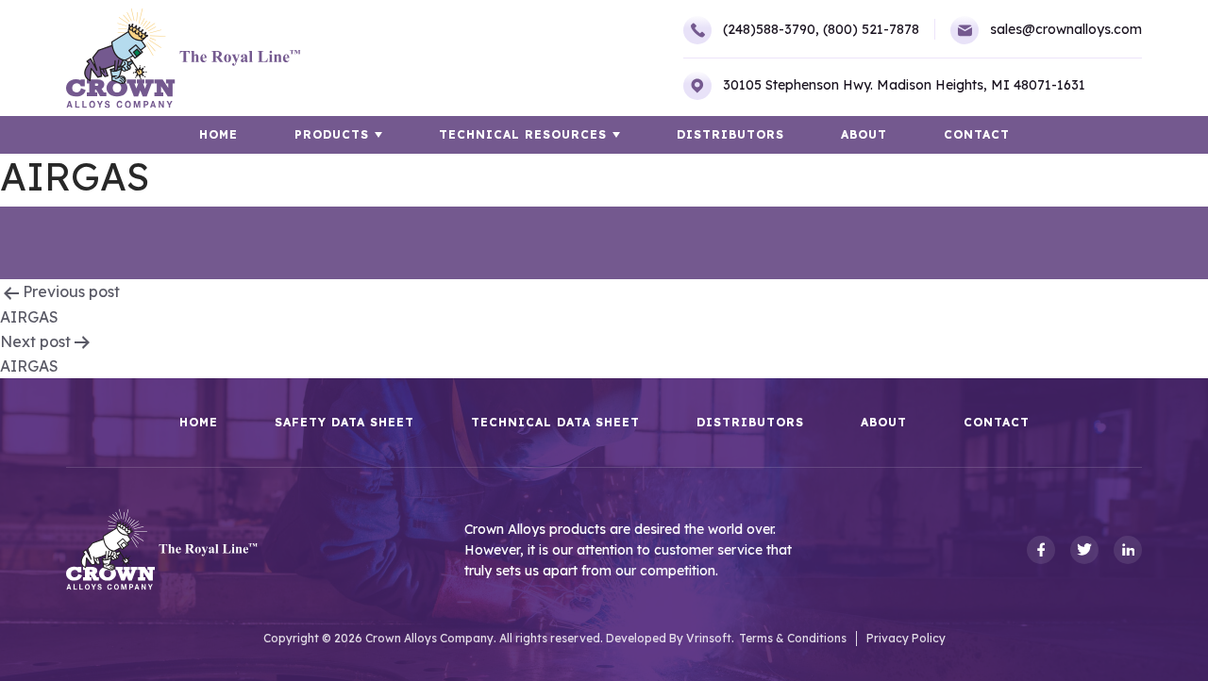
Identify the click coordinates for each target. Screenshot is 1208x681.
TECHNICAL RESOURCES (523, 134)
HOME (218, 134)
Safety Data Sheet (344, 422)
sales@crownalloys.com (1066, 29)
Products (331, 134)
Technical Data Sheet (555, 422)
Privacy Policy (906, 638)
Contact (977, 134)
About (864, 134)
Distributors (730, 134)
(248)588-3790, (771, 29)
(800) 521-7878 (871, 29)
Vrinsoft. (710, 638)
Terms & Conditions (793, 638)
